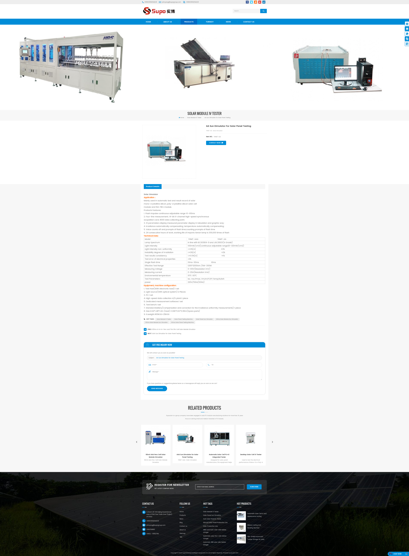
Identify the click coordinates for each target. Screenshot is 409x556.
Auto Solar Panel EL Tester (212, 519)
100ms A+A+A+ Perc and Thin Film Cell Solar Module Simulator (173, 329)
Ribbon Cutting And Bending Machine (254, 526)
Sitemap (182, 533)
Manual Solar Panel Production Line (215, 523)
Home (148, 21)
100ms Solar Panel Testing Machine (182, 322)
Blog (181, 523)
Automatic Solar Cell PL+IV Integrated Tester (157, 455)
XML (181, 537)
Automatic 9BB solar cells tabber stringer (214, 543)
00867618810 (150, 529)
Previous (136, 442)
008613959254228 (151, 2)
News (228, 21)
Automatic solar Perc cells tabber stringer (215, 537)
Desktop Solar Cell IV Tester (189, 454)
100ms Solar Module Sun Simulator (156, 322)
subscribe (254, 487)
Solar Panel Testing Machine (183, 319)
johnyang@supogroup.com (171, 2)
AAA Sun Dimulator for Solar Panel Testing (166, 334)
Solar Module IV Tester (164, 319)
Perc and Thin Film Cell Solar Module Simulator (253, 455)
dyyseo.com (234, 553)
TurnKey (210, 21)
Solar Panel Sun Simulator (204, 319)
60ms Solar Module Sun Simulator (227, 319)
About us (167, 21)
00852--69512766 (152, 534)
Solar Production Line (210, 526)
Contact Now (215, 143)
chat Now (397, 554)
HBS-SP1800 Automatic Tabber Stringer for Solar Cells (255, 538)
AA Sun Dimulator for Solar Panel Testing (170, 358)
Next (272, 442)
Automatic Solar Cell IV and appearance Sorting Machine (256, 515)
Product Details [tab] (152, 186)
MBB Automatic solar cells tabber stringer (214, 531)
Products (189, 21)
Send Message (157, 388)
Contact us (248, 21)
